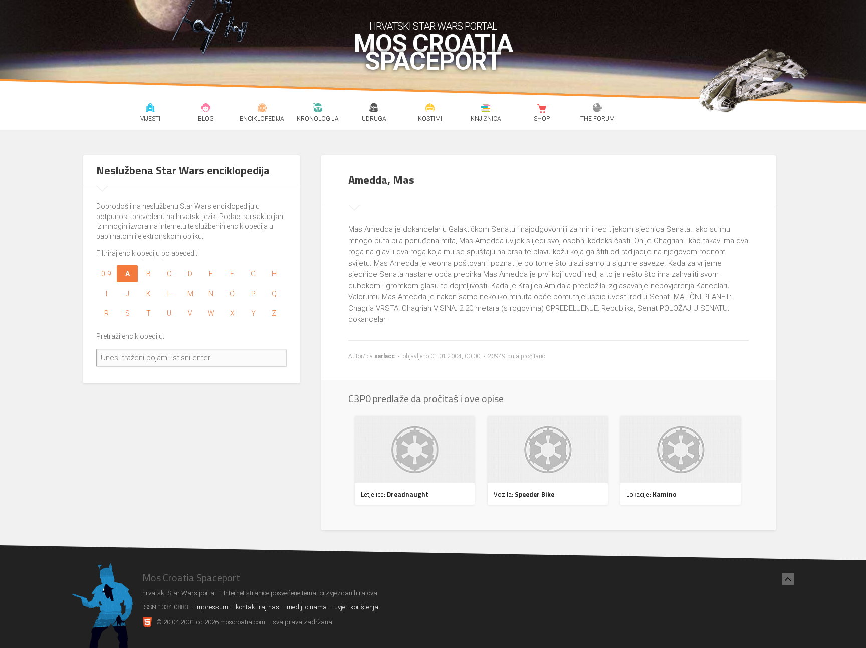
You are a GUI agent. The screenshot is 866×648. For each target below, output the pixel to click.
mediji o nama (307, 607)
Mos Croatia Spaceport (433, 52)
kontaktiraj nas (257, 607)
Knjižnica (486, 109)
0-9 (106, 274)
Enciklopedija (262, 109)
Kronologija (318, 109)
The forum (597, 109)
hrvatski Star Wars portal (433, 26)
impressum (211, 607)
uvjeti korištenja (356, 607)
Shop (541, 109)
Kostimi (430, 109)
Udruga (373, 109)
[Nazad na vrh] (788, 579)
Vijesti (150, 109)
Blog (206, 109)
